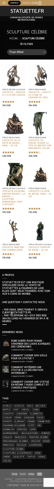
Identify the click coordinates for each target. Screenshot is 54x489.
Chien (36, 409)
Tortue (31, 457)
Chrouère (21, 413)
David (40, 417)
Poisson (35, 441)
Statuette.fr (27, 11)
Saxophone (35, 445)
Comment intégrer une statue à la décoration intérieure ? (27, 370)
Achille (7, 406)
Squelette (18, 457)
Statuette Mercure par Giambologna (13, 248)
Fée (39, 425)
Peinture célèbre (38, 437)
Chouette (8, 413)
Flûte (31, 425)
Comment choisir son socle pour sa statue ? (29, 357)
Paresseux (20, 437)
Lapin (33, 429)
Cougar (7, 417)
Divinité (7, 421)
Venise (41, 457)
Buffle (6, 409)
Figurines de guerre (14, 425)
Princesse (8, 445)
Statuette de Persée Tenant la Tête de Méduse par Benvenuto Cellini (39, 144)
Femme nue (44, 421)
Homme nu (8, 429)
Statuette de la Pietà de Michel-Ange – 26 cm (11, 143)
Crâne (18, 417)
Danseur (29, 417)
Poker (46, 441)
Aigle (30, 406)
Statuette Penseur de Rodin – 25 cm (39, 248)
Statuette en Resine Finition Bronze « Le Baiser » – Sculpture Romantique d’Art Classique (14, 198)
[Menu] (4, 3)
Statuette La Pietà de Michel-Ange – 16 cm (39, 194)
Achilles (19, 406)
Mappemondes (11, 433)
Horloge (22, 429)
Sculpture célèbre (13, 449)
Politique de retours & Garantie (27, 481)
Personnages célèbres (15, 441)
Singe (38, 453)
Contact (9, 479)
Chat (16, 409)
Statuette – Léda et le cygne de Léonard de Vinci (39, 95)
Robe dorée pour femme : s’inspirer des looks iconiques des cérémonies (31, 343)
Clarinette (36, 413)
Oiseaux (7, 437)
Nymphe (46, 433)
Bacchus (40, 406)
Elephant (20, 421)
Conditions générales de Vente (32, 479)
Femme (31, 421)
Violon (7, 461)
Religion (21, 445)
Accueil (13, 38)
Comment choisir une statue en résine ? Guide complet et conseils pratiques (30, 384)
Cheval (26, 409)
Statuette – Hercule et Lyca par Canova (14, 93)
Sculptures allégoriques (17, 453)
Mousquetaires (30, 433)
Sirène (6, 457)
